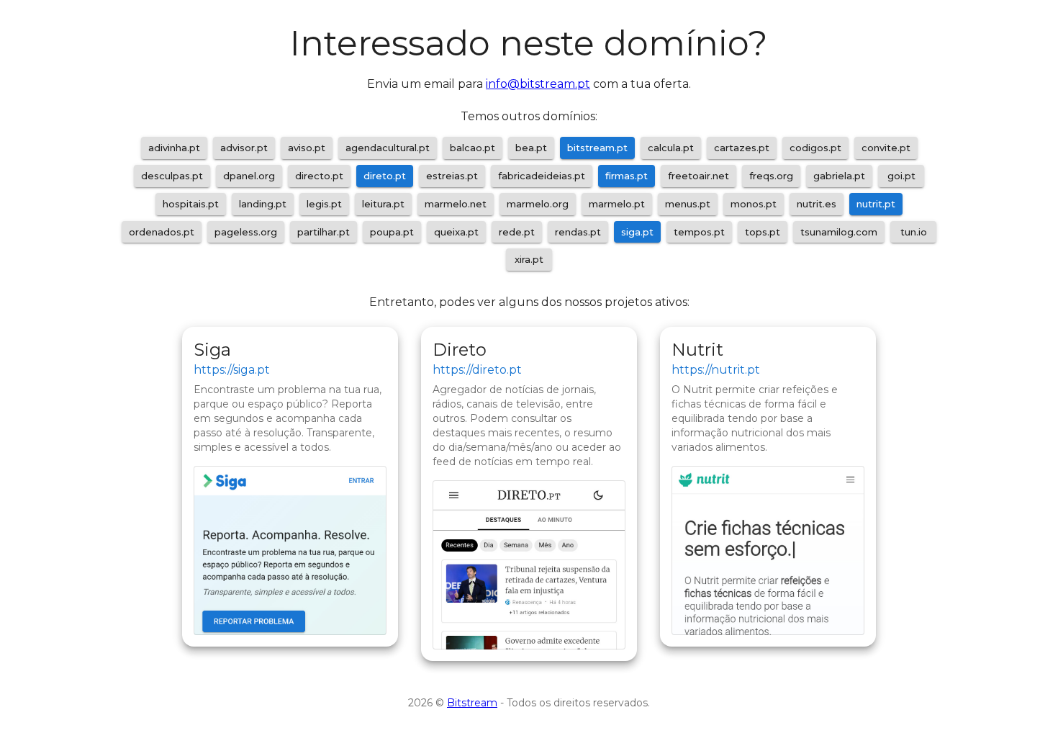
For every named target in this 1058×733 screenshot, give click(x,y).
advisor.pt (244, 147)
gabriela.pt (839, 175)
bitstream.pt (597, 147)
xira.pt (529, 259)
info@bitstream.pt (538, 84)
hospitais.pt (191, 204)
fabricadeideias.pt (541, 175)
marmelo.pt (617, 204)
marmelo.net (456, 204)
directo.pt (319, 175)
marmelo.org (538, 204)
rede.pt (517, 232)
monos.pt (754, 204)
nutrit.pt (875, 204)
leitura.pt (383, 204)
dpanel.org (249, 175)
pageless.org (245, 232)
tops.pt (762, 232)
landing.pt (262, 204)
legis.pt (324, 204)
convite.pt (886, 147)
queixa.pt (456, 232)
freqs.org (771, 175)
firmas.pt (626, 175)
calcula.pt (671, 147)
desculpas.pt (172, 175)
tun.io (913, 232)
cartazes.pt (741, 147)
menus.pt (687, 204)
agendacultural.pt (387, 147)
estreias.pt (452, 175)
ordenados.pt (161, 232)
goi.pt (901, 175)
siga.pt (637, 232)
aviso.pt (306, 147)
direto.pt (384, 175)
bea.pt (531, 147)
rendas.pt (578, 232)
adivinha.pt (174, 147)
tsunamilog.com (838, 232)
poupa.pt (392, 232)
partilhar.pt (323, 232)
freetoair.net (698, 175)
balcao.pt (472, 147)
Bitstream (472, 702)
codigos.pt (815, 147)
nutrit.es (816, 204)
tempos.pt (699, 232)
